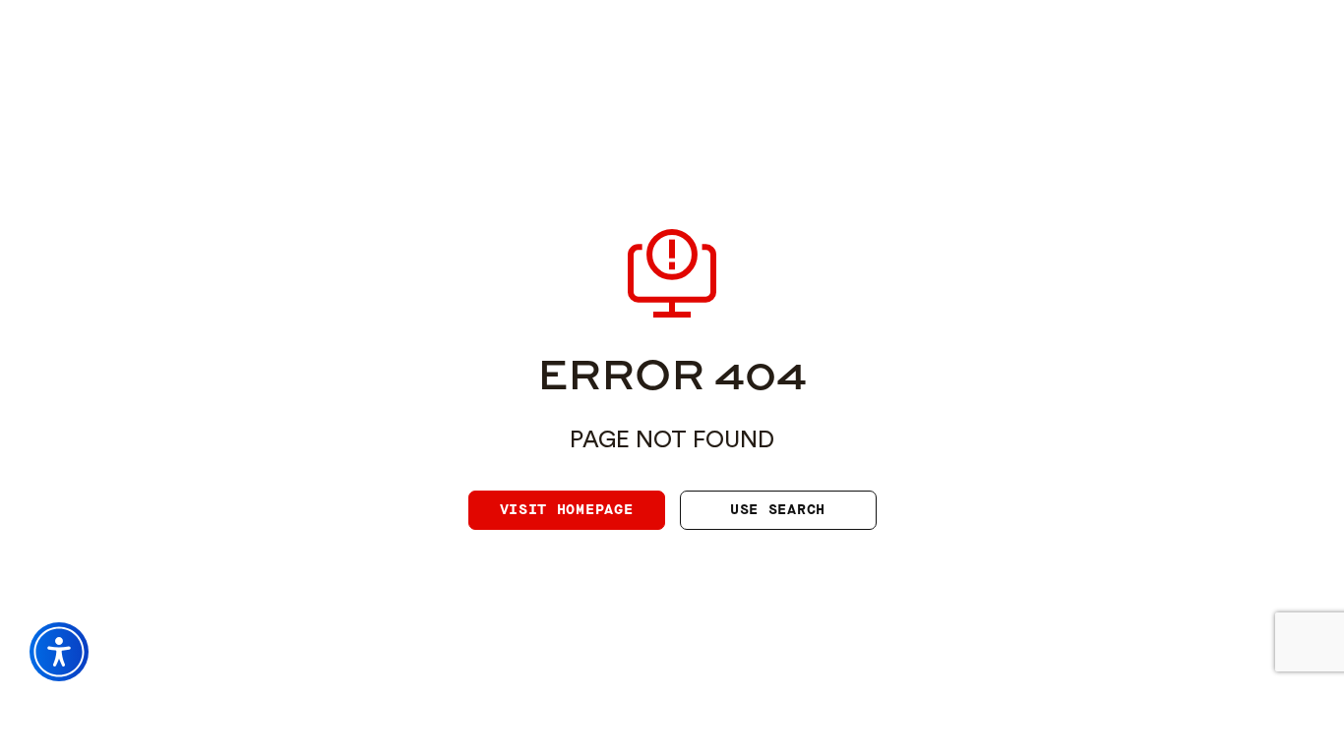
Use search (777, 509)
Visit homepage (567, 509)
